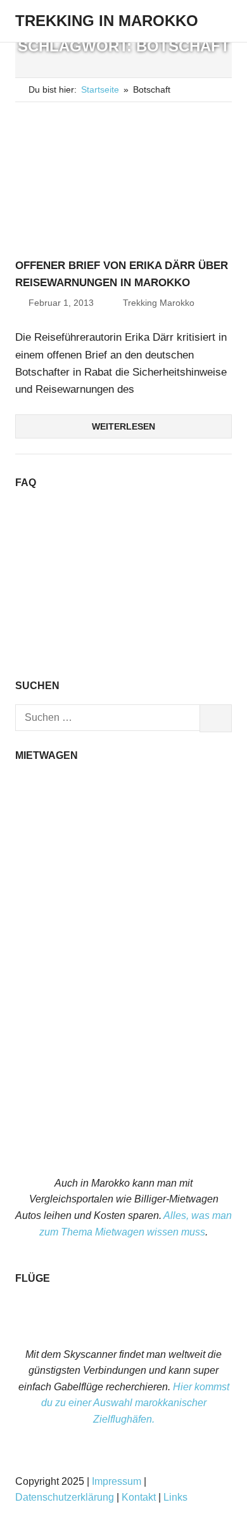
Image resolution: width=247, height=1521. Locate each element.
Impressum (116, 1481)
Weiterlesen (123, 426)
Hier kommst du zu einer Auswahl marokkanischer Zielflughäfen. (135, 1403)
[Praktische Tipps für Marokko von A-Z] (123, 654)
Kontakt (139, 1497)
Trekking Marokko (158, 303)
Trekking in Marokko (106, 20)
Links (175, 1497)
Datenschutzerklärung (64, 1497)
